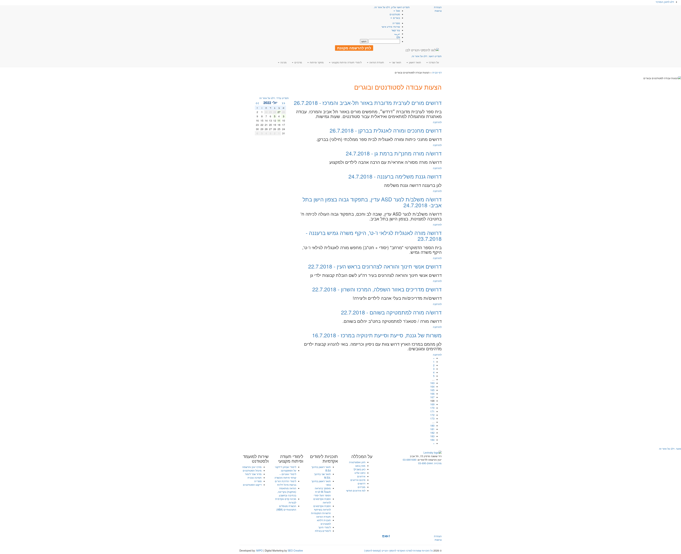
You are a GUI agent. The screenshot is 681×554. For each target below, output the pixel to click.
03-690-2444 (425, 463)
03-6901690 (409, 459)
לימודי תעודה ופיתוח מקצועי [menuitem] (346, 62)
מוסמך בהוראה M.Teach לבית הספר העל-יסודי (322, 491)
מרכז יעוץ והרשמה (252, 467)
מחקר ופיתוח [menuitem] (316, 62)
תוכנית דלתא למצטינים (324, 521)
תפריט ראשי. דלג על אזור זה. (426, 56)
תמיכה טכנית (255, 477)
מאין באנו (360, 465)
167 (432, 397)
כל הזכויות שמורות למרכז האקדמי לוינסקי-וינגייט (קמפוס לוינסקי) (398, 550)
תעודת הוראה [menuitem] (376, 62)
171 (432, 411)
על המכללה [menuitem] (361, 456)
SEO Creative (295, 550)
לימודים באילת (323, 531)
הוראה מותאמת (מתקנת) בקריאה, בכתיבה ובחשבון (286, 491)
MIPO (259, 550)
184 (432, 439)
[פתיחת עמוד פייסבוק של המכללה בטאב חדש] (389, 536)
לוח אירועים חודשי (355, 490)
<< (283, 103)
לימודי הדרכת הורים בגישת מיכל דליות (285, 482)
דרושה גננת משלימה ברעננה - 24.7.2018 (395, 176)
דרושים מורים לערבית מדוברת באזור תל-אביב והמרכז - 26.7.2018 (368, 102)
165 (432, 390)
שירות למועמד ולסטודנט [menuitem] (256, 458)
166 (432, 393)
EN (398, 37)
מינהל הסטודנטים (252, 470)
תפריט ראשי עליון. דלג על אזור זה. (392, 7)
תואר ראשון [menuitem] (414, 62)
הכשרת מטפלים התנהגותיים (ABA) (286, 507)
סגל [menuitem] (397, 10)
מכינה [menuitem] (283, 62)
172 (432, 415)
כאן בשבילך (359, 469)
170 (432, 408)
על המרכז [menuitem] (433, 62)
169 (432, 404)
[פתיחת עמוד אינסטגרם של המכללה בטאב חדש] (383, 536)
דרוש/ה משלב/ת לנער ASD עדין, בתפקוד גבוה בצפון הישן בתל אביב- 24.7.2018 (372, 202)
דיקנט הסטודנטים (252, 484)
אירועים (361, 476)
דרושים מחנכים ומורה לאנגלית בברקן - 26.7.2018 (386, 130)
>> (257, 103)
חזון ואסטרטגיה (357, 462)
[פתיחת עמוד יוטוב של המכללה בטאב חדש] (386, 536)
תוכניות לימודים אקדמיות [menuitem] (324, 458)
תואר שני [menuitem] (396, 62)
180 (432, 425)
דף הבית (437, 72)
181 (432, 429)
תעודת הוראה (323, 516)
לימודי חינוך (324, 527)
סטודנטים (395, 14)
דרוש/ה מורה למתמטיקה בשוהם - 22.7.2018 (391, 312)
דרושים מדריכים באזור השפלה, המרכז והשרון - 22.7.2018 (377, 289)
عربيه (397, 33)
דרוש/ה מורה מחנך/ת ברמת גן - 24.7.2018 (394, 153)
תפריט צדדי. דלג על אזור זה (274, 98)
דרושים (361, 483)
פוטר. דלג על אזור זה (670, 448)
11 (279, 120)
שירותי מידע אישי (390, 26)
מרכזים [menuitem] (298, 62)
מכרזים (361, 487)
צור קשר (395, 30)
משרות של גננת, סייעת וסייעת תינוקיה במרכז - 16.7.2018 (377, 335)
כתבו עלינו (360, 473)
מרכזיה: (437, 463)
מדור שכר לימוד (253, 474)
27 (279, 112)
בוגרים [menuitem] (396, 18)
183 (432, 436)
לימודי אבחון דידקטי (285, 467)
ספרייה (396, 23)
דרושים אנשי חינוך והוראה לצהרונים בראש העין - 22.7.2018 (375, 266)
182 (432, 432)
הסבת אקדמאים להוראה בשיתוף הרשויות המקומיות (321, 509)
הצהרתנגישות (438, 8)
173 (432, 418)
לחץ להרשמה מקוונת (354, 47)
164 (432, 386)
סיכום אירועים (357, 480)
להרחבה (437, 122)
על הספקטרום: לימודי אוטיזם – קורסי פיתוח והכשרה (285, 474)
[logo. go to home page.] (422, 49)
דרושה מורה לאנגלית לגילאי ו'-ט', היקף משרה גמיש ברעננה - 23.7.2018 (374, 235)
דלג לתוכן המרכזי (665, 2)
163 (432, 383)
